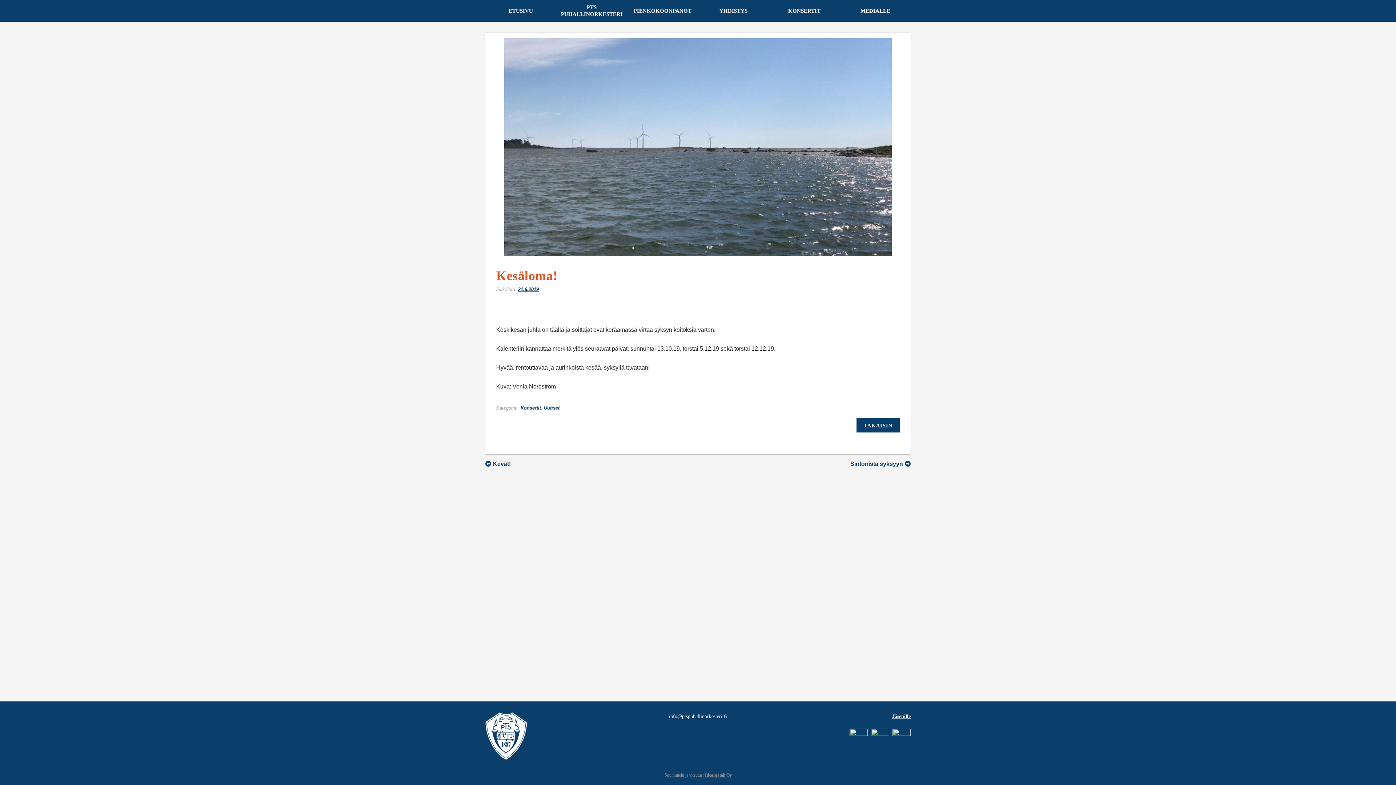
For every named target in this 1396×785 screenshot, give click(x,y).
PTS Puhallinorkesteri (592, 10)
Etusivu (521, 11)
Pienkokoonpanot (662, 11)
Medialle (875, 11)
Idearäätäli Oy (718, 775)
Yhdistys (733, 11)
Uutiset (551, 408)
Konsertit (804, 11)
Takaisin (878, 425)
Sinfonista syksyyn (876, 464)
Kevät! (502, 464)
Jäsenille (901, 716)
